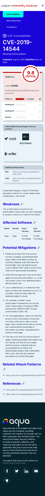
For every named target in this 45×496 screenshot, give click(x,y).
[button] (42, 5)
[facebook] (7, 472)
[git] (7, 481)
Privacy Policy (8, 463)
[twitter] (17, 472)
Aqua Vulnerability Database (19, 6)
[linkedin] (27, 472)
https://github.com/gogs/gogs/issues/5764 (24, 390)
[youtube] (37, 472)
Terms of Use (20, 463)
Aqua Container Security (16, 423)
